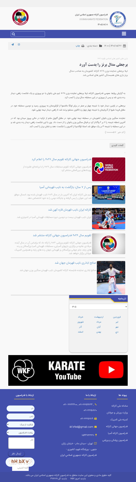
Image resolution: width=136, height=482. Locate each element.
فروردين (117, 317)
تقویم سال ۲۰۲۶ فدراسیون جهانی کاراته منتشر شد (62, 235)
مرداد (98, 322)
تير (117, 322)
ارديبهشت (98, 317)
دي (116, 332)
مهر (116, 327)
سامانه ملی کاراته (119, 406)
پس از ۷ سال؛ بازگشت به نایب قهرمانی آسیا (65, 187)
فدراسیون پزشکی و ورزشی (115, 440)
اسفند (80, 332)
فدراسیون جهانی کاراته (117, 426)
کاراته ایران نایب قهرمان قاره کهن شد (69, 209)
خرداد (80, 317)
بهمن (98, 332)
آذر (80, 327)
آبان (99, 327)
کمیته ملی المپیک (119, 420)
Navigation (68, 35)
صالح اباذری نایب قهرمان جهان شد (75, 262)
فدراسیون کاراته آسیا (118, 433)
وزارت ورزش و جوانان (117, 413)
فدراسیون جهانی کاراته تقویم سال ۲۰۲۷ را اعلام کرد (61, 159)
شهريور (80, 322)
